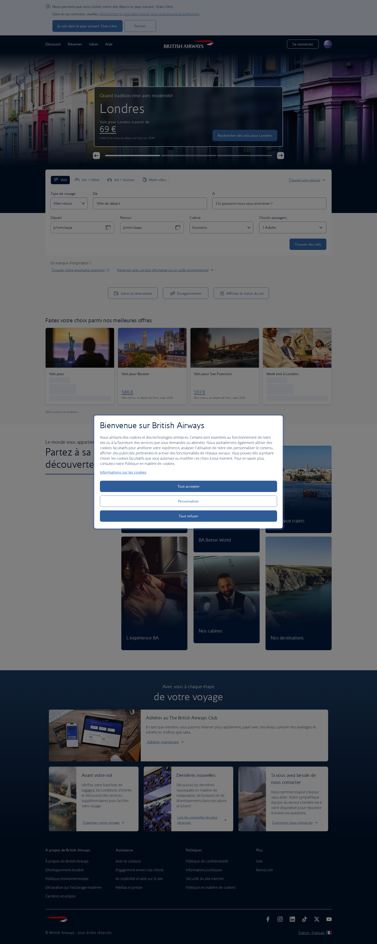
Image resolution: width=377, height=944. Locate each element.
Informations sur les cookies (123, 472)
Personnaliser (188, 501)
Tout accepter (188, 486)
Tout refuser (188, 516)
